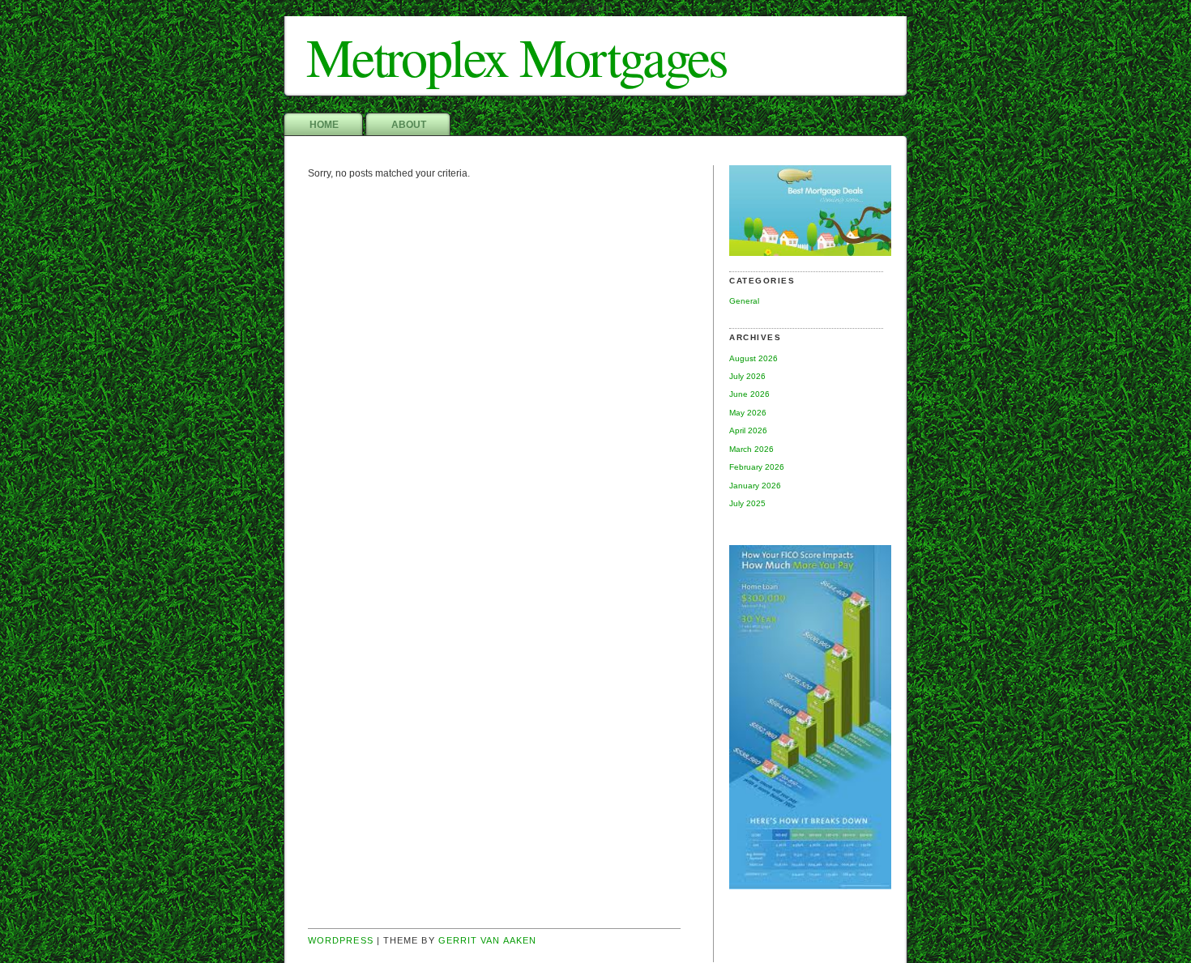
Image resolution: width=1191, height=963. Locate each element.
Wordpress (341, 940)
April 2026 (748, 430)
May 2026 (747, 412)
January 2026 (755, 485)
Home (324, 124)
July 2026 (747, 376)
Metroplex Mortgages (517, 56)
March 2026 (751, 449)
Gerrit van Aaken (487, 940)
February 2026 (756, 466)
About (408, 124)
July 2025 (747, 503)
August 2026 (753, 358)
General (744, 300)
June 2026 (749, 394)
